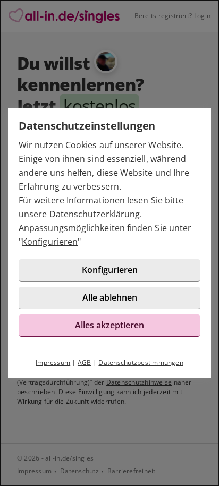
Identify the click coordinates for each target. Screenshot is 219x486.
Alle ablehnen (109, 297)
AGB (84, 362)
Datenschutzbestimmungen (140, 362)
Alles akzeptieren (109, 325)
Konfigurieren (50, 242)
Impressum (53, 362)
